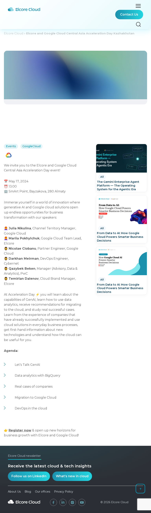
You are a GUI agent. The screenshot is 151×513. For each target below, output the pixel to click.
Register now (20, 430)
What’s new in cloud (72, 476)
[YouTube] (81, 502)
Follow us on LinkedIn (28, 476)
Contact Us (129, 14)
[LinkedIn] (62, 502)
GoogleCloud (31, 146)
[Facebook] (53, 502)
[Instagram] (72, 502)
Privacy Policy (63, 491)
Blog (28, 491)
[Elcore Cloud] (24, 505)
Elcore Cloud (13, 33)
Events (11, 146)
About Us (14, 491)
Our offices (42, 491)
